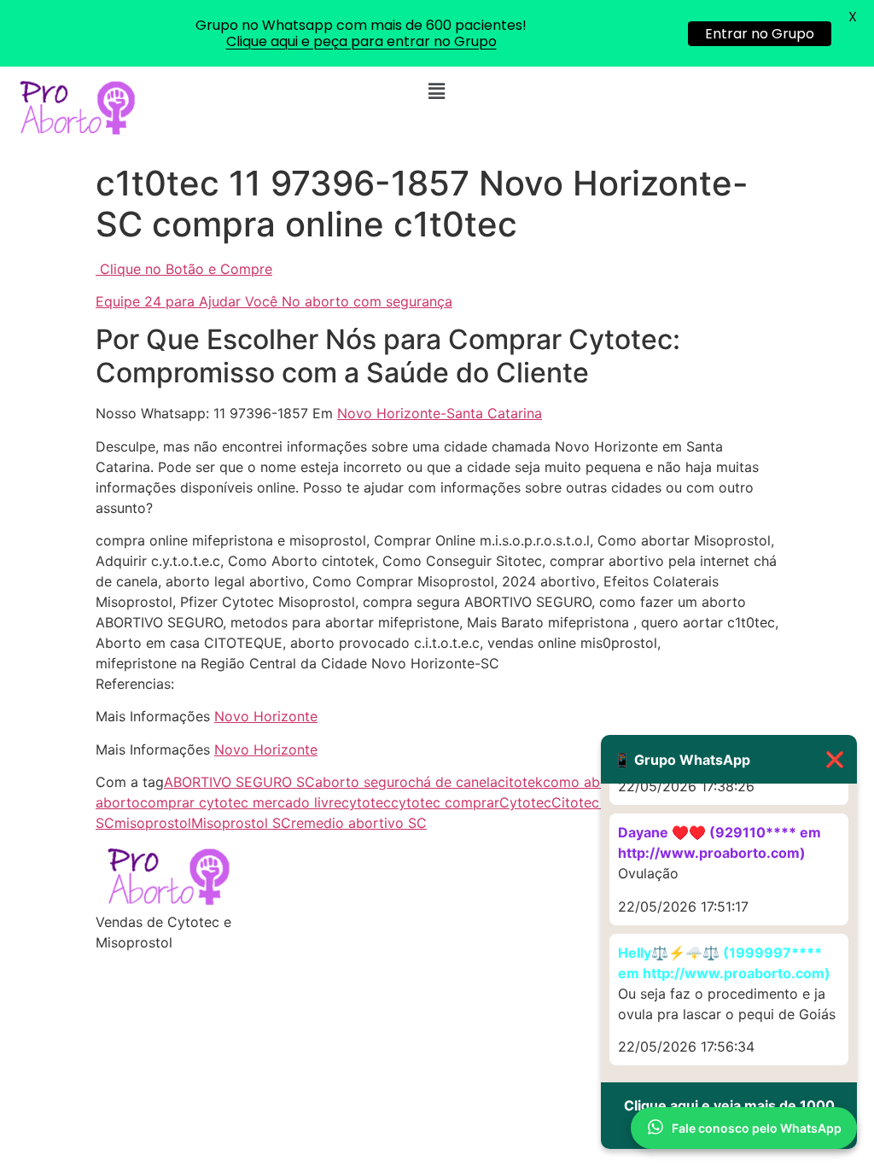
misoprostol (152, 822)
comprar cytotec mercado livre (240, 802)
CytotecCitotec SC (560, 802)
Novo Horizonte (266, 716)
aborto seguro (361, 781)
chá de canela (453, 781)
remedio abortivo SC (359, 822)
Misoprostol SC (241, 822)
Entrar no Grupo (759, 34)
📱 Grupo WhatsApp (729, 759)
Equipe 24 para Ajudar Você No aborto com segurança (274, 301)
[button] (437, 91)
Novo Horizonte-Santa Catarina (439, 413)
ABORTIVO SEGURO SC (239, 781)
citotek (520, 781)
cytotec (366, 802)
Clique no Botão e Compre (186, 268)
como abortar (587, 781)
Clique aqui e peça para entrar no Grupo (361, 41)
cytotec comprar (445, 802)
